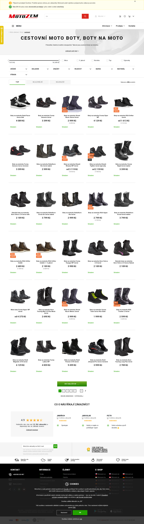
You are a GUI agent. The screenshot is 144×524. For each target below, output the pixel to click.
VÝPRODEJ (79, 396)
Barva (98, 69)
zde (81, 519)
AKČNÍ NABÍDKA (67, 396)
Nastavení (64, 512)
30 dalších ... (72, 384)
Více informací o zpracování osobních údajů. (35, 454)
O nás (42, 474)
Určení (13, 69)
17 (81, 391)
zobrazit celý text (71, 51)
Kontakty (132, 26)
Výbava (13, 75)
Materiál (121, 69)
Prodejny (119, 26)
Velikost (78, 69)
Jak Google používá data (84, 497)
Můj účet (100, 16)
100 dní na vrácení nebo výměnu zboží (100, 449)
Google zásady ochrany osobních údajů (38, 450)
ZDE (74, 507)
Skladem (35, 69)
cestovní (27, 32)
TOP (17, 82)
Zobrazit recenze (32, 430)
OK (80, 512)
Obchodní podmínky (46, 477)
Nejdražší (60, 82)
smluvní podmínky (47, 451)
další (85, 390)
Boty (21, 32)
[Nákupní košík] (130, 16)
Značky (56, 69)
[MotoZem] (23, 16)
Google (66, 489)
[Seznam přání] (125, 16)
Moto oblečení (14, 32)
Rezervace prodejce (69, 474)
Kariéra (65, 477)
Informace (106, 26)
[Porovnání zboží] (120, 16)
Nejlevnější (38, 82)
